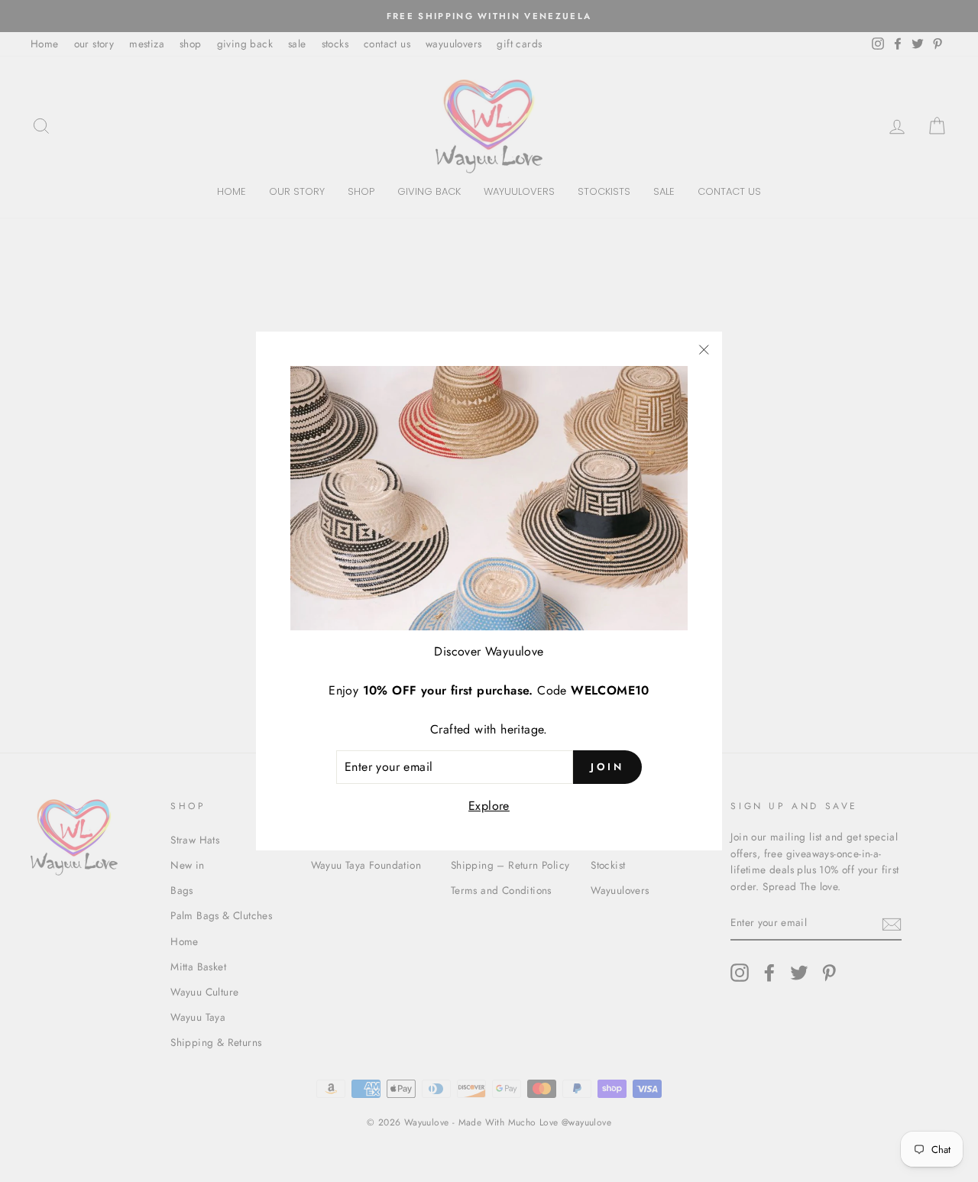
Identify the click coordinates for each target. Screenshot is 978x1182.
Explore (489, 805)
